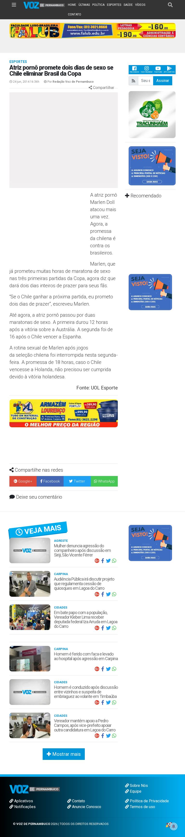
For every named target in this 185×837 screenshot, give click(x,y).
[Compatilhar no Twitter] (108, 561)
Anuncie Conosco (86, 806)
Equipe (135, 791)
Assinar (162, 80)
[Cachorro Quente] (63, 413)
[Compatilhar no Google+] (96, 561)
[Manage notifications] (174, 826)
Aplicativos (23, 801)
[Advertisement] (49, 226)
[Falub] (92, 30)
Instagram (146, 72)
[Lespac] (150, 292)
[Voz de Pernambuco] (44, 5)
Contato (78, 801)
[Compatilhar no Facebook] (102, 561)
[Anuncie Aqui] (152, 165)
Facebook (134, 72)
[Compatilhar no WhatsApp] (114, 561)
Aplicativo (169, 72)
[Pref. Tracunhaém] (152, 114)
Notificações (24, 806)
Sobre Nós (138, 785)
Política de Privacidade (149, 801)
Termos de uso (142, 806)
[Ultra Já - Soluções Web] (168, 824)
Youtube (158, 72)
